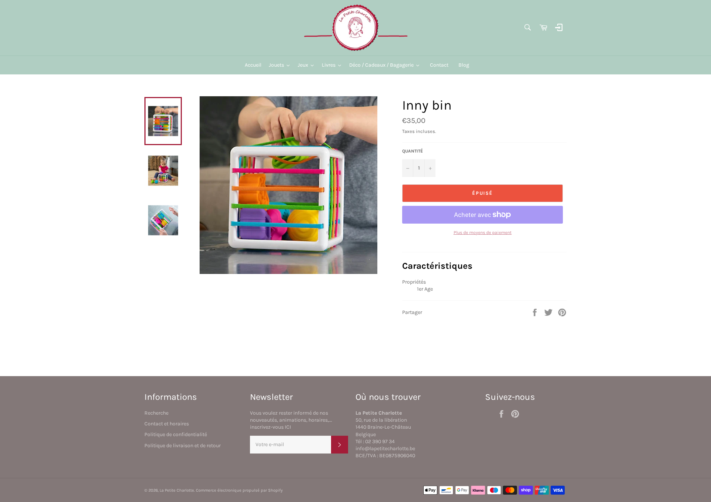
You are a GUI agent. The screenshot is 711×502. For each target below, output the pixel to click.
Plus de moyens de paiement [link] (483, 232)
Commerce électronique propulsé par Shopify (239, 490)
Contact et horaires (166, 424)
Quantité (412, 151)
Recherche (156, 413)
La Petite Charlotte (177, 490)
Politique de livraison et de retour (182, 445)
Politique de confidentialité (175, 434)
